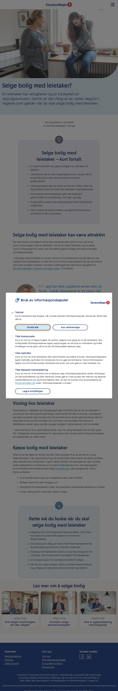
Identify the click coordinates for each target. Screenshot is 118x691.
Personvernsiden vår (25, 383)
